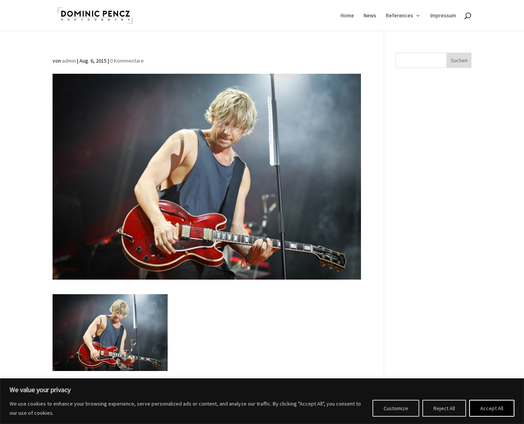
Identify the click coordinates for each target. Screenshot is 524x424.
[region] (262, 401)
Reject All (444, 408)
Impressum (443, 16)
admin (69, 60)
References (399, 16)
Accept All (491, 408)
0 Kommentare (127, 60)
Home (347, 16)
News (370, 16)
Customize (396, 408)
